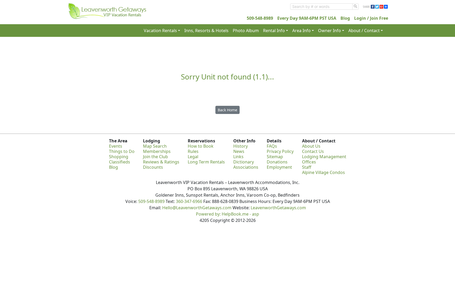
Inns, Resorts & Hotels (206, 30)
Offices (309, 162)
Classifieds (119, 162)
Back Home (227, 109)
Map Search (155, 146)
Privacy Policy (280, 151)
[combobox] (321, 6)
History (240, 146)
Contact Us (313, 151)
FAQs (272, 146)
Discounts (153, 167)
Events (115, 146)
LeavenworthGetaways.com (278, 208)
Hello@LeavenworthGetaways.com (196, 208)
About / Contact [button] (364, 30)
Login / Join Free (371, 18)
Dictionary (243, 162)
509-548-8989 (260, 18)
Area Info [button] (301, 30)
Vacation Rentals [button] (160, 30)
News (238, 151)
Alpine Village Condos (323, 172)
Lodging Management (324, 157)
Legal (193, 157)
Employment (279, 167)
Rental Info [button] (274, 30)
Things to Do (122, 151)
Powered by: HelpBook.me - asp (227, 214)
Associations (245, 167)
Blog (345, 18)
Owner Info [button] (329, 30)
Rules (193, 151)
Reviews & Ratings (161, 162)
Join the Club (155, 157)
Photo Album (246, 30)
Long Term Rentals (206, 162)
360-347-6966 (189, 201)
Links (238, 157)
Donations (277, 162)
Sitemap (275, 157)
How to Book (201, 146)
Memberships (157, 151)
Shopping (118, 157)
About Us (311, 146)
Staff (306, 167)
